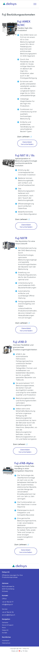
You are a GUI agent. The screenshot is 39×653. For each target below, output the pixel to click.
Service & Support (7, 625)
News (4, 627)
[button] (35, 4)
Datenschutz (6, 643)
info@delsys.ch (7, 604)
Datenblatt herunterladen (27, 143)
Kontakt (4, 632)
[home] (9, 4)
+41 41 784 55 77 (7, 602)
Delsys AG (5, 630)
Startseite (5, 622)
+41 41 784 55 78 (8, 612)
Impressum (5, 640)
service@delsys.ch (8, 615)
